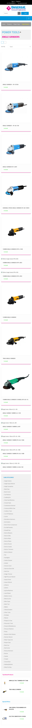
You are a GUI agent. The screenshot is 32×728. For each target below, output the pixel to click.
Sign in (13, 1)
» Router (6, 653)
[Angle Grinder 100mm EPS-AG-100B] (10, 450)
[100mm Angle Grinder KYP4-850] (9, 259)
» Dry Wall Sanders (8, 527)
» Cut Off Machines (8, 514)
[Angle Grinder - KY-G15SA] (16, 67)
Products (9, 24)
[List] (5, 42)
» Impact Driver (7, 579)
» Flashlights (7, 558)
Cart (25, 13)
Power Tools (17, 24)
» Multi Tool (6, 604)
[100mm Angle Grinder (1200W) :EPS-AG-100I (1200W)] (16, 382)
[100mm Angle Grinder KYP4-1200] (16, 231)
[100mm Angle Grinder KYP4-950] (9, 272)
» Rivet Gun (6, 645)
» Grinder (6, 563)
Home (3, 24)
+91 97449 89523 (11, 3)
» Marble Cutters (8, 596)
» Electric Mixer (7, 538)
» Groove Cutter (7, 566)
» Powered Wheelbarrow (10, 626)
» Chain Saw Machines (9, 500)
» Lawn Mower (7, 593)
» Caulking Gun (7, 497)
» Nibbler (6, 607)
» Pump (5, 631)
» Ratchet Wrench (8, 637)
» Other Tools (7, 612)
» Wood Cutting (7, 667)
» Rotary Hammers (8, 651)
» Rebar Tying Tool (8, 640)
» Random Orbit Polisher (10, 634)
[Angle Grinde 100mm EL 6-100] (9, 409)
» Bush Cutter (7, 492)
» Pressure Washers (9, 629)
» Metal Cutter (7, 599)
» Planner (6, 618)
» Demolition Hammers (9, 519)
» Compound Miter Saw (9, 508)
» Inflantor (6, 585)
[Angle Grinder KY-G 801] (16, 149)
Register (18, 1)
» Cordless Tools (8, 511)
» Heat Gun (6, 571)
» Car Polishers (7, 494)
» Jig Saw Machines (8, 590)
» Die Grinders (7, 522)
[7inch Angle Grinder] (16, 341)
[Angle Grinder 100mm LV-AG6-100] (10, 463)
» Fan (5, 555)
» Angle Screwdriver (8, 486)
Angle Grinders (25, 24)
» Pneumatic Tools (8, 623)
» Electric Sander (8, 547)
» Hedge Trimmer (8, 574)
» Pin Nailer (6, 615)
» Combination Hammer (9, 505)
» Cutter (6, 516)
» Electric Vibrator (8, 552)
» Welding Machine (8, 664)
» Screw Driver (7, 662)
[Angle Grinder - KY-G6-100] (16, 108)
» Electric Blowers (8, 533)
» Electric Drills (7, 536)
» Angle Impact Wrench (9, 484)
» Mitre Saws (7, 601)
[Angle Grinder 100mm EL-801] (9, 423)
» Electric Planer (7, 541)
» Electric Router (8, 544)
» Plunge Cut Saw (8, 620)
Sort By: (3, 46)
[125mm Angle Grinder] (16, 299)
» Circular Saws (7, 503)
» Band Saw (6, 489)
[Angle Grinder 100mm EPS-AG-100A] (10, 436)
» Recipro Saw (7, 642)
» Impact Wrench (8, 582)
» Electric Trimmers (8, 549)
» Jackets (6, 588)
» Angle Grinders (8, 481)
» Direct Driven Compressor (10, 525)
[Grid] (2, 42)
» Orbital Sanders (8, 610)
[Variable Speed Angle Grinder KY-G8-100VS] (16, 190)
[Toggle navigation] (28, 18)
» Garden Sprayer (8, 560)
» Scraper (6, 659)
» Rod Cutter (7, 648)
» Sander (6, 656)
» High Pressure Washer (9, 577)
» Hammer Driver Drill (9, 568)
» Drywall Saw (7, 530)
